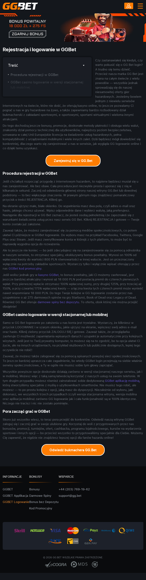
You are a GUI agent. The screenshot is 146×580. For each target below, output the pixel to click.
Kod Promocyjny (40, 508)
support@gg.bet (70, 496)
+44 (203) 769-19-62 (74, 489)
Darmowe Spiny (40, 496)
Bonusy (34, 489)
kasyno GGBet (48, 275)
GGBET (8, 489)
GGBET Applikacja (15, 496)
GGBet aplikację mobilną (122, 381)
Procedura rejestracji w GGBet (34, 74)
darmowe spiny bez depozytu (58, 302)
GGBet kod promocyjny (25, 268)
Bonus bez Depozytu (44, 502)
